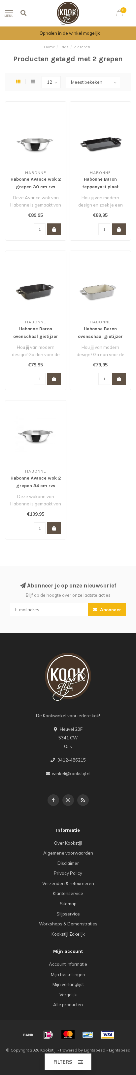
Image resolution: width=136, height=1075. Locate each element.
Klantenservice (68, 893)
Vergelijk (68, 994)
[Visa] (107, 1035)
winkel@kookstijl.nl (71, 773)
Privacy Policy (68, 873)
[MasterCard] (68, 1035)
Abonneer (110, 609)
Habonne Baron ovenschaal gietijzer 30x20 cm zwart (35, 336)
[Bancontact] (88, 1035)
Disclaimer (68, 863)
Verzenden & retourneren (68, 883)
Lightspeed (94, 1050)
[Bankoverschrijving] (28, 1035)
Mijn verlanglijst (68, 984)
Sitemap (68, 903)
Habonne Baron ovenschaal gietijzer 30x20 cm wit (100, 336)
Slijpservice (68, 913)
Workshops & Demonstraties (68, 923)
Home (49, 47)
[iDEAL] (48, 1035)
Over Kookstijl (68, 843)
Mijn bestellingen (68, 974)
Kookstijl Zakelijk (68, 934)
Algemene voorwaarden (68, 853)
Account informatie (68, 964)
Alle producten (68, 1004)
